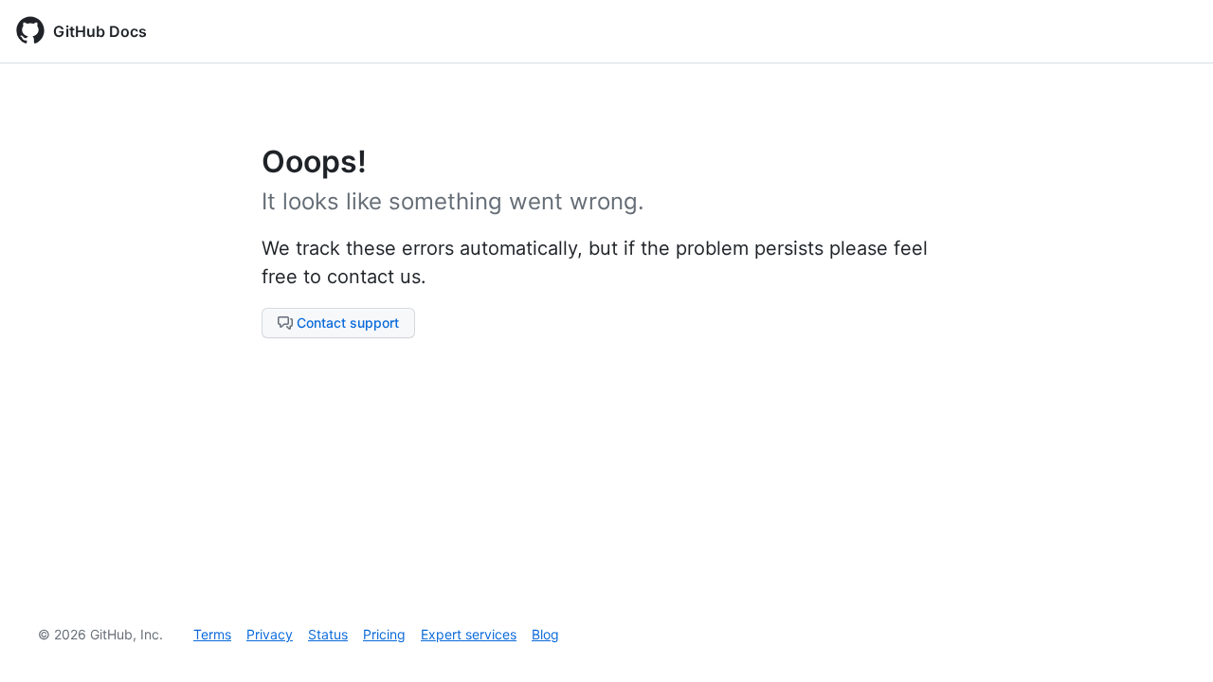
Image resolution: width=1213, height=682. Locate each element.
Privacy (269, 634)
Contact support (348, 322)
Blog (545, 634)
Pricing (384, 634)
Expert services (468, 634)
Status (328, 634)
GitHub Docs (100, 31)
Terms (212, 634)
